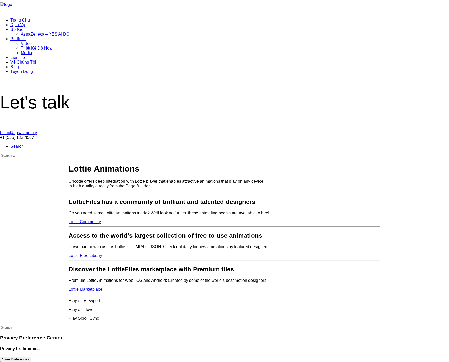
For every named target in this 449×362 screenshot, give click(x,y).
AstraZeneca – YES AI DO (45, 34)
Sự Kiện (18, 29)
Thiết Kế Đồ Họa (36, 48)
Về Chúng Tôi (23, 62)
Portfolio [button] (18, 39)
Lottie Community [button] (85, 222)
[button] (17, 146)
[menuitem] (229, 20)
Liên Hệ (17, 57)
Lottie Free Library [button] (85, 255)
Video (26, 43)
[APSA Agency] (224, 6)
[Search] (24, 155)
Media (26, 53)
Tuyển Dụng (21, 71)
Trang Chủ (20, 20)
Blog (14, 67)
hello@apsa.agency (18, 133)
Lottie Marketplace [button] (85, 289)
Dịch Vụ (17, 25)
